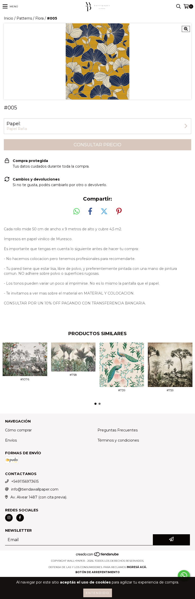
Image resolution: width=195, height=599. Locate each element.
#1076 (24, 379)
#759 (170, 390)
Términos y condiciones (118, 440)
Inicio (8, 18)
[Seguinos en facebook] (20, 518)
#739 (121, 390)
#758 (73, 375)
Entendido (97, 593)
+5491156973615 (25, 481)
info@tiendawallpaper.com (34, 489)
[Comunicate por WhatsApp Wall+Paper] (184, 575)
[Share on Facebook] (90, 211)
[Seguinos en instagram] (9, 518)
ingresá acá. (137, 567)
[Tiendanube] (97, 555)
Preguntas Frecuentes (118, 430)
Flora (39, 18)
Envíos (11, 440)
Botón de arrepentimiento (97, 572)
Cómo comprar (18, 430)
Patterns (24, 18)
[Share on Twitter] (104, 211)
